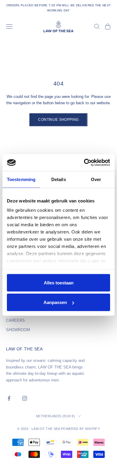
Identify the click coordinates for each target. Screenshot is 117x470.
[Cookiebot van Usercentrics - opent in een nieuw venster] (84, 163)
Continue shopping (58, 120)
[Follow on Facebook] (9, 398)
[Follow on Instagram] (25, 398)
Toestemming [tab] (21, 179)
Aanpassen (55, 302)
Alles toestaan (59, 282)
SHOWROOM (18, 329)
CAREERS (15, 320)
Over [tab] (96, 179)
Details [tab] (58, 179)
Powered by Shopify (80, 429)
